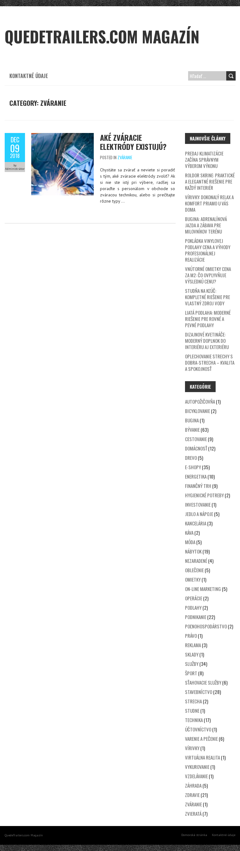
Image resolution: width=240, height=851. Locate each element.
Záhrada (193, 785)
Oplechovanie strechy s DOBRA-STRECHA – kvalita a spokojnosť (209, 362)
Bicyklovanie (197, 410)
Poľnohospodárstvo (206, 626)
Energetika (196, 476)
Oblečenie (194, 570)
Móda (190, 542)
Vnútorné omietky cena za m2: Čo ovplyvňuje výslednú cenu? (208, 275)
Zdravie (192, 794)
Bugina (192, 420)
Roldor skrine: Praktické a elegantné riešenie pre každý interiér (210, 181)
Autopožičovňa (200, 401)
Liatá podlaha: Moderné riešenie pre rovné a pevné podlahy (208, 318)
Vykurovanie (197, 766)
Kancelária (195, 523)
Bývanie (192, 429)
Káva (189, 532)
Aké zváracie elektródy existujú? (133, 142)
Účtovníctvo (198, 729)
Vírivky (192, 748)
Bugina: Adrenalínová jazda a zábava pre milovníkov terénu (206, 225)
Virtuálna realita (202, 757)
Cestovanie (196, 438)
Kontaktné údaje (28, 76)
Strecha (193, 701)
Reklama (193, 645)
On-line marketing (203, 588)
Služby (191, 663)
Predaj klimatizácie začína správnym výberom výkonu (204, 159)
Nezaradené (196, 560)
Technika (194, 719)
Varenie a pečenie (201, 738)
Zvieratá (193, 813)
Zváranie (125, 157)
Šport (191, 673)
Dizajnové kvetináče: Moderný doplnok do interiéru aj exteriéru (207, 340)
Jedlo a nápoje (199, 513)
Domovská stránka (194, 835)
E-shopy (193, 467)
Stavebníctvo (198, 691)
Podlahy (193, 607)
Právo (191, 635)
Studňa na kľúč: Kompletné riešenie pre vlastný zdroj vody (207, 297)
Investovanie (198, 504)
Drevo (191, 457)
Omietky (193, 579)
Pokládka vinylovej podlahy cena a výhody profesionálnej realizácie (207, 250)
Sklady (191, 654)
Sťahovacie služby (203, 682)
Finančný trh (198, 485)
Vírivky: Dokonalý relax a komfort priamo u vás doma (209, 203)
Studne (192, 710)
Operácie (193, 598)
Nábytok (193, 551)
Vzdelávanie (196, 776)
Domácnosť (196, 448)
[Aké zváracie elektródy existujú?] (62, 136)
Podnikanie (195, 616)
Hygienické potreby (204, 495)
